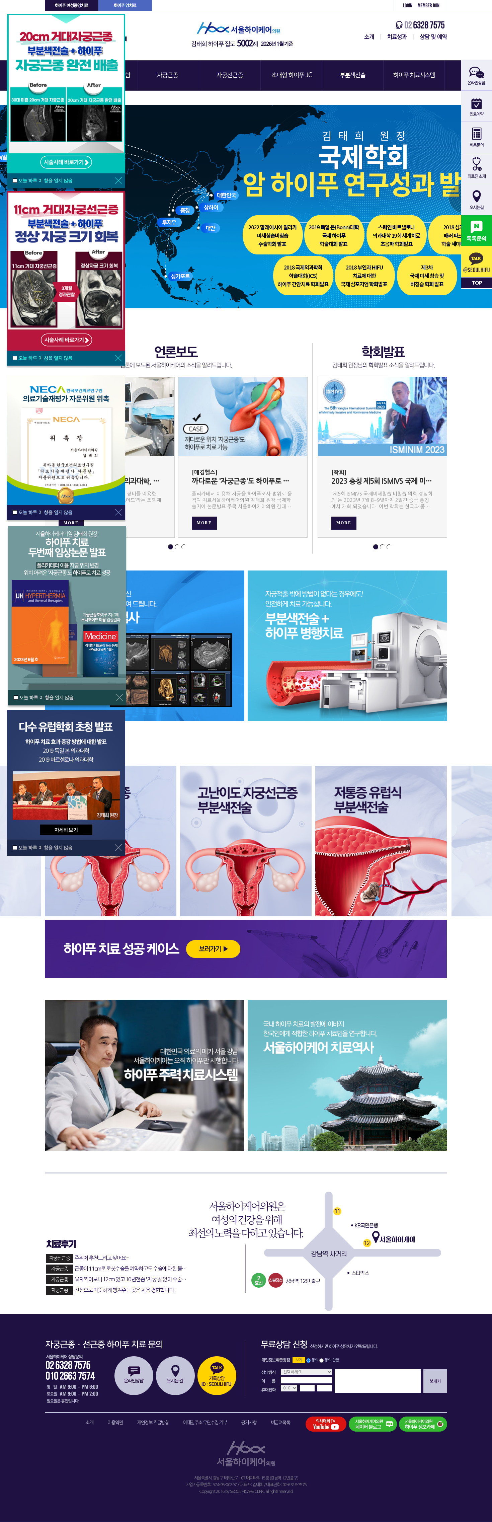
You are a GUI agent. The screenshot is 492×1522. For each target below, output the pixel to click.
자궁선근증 (230, 75)
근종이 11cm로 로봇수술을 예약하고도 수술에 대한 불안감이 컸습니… (129, 1268)
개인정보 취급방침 (153, 1422)
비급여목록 (280, 1422)
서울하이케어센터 (368, 37)
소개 (89, 1422)
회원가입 (431, 5)
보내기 (435, 1381)
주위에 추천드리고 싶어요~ (89, 1258)
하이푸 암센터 (125, 5)
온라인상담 (133, 1375)
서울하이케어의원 (244, 35)
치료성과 (397, 37)
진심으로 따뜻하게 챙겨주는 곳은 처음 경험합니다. (113, 1290)
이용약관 (115, 1422)
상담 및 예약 (430, 37)
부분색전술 (353, 75)
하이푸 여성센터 (71, 5)
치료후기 (126, 1244)
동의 (315, 1360)
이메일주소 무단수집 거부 (205, 1422)
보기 (299, 1360)
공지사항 (248, 1422)
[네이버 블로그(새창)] (372, 1424)
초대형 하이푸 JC (292, 75)
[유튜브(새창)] (330, 1424)
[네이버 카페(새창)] (423, 1424)
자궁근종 (168, 75)
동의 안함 (332, 1360)
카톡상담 (216, 1375)
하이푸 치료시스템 (415, 75)
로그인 (404, 5)
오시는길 (175, 1375)
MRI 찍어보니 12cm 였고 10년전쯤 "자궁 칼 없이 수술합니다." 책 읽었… (129, 1279)
